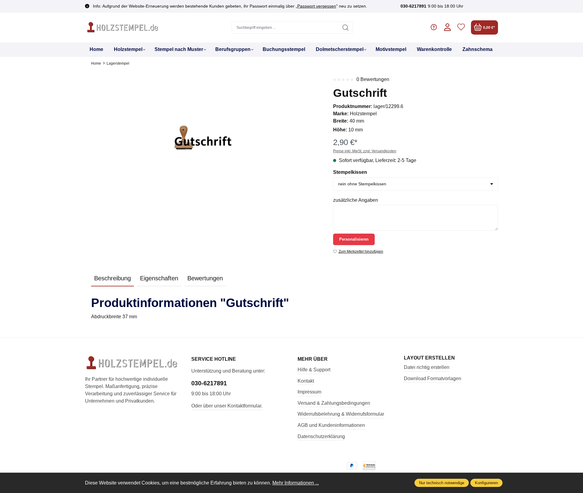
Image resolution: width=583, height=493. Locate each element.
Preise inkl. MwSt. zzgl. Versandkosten (364, 151)
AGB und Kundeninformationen (331, 425)
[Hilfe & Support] (434, 27)
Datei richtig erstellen (426, 367)
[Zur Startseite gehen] (123, 27)
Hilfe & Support (314, 369)
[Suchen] (346, 28)
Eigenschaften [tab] (159, 278)
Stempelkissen (350, 172)
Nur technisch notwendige (441, 483)
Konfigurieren (486, 483)
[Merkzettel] (461, 27)
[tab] (112, 278)
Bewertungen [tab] (205, 278)
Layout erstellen (429, 358)
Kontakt (306, 380)
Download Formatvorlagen (432, 378)
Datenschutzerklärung (321, 436)
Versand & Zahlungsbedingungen (334, 403)
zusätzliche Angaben (355, 200)
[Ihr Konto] (447, 27)
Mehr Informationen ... (295, 482)
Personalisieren (354, 239)
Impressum (309, 391)
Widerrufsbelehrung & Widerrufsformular (341, 414)
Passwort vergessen (316, 6)
